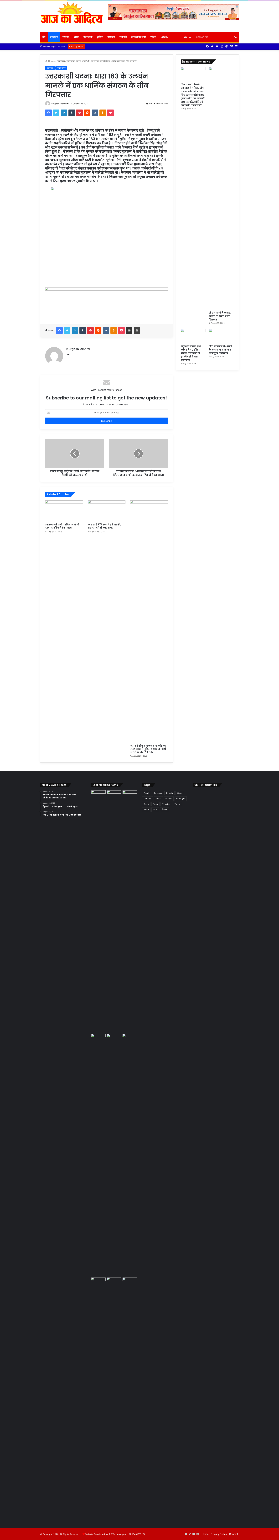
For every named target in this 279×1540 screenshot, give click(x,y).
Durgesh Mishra (58, 103)
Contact (233, 1534)
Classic (169, 793)
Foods (158, 798)
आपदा (155, 809)
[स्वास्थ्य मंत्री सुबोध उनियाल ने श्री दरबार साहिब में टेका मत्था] (64, 511)
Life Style (180, 798)
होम (43, 36)
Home (51, 61)
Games (168, 798)
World (146, 809)
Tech (155, 804)
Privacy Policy (219, 1534)
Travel (177, 804)
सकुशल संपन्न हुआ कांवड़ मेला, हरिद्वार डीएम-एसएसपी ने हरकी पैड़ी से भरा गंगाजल (191, 353)
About (146, 793)
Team (146, 804)
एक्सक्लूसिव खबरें (138, 36)
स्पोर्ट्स (153, 36)
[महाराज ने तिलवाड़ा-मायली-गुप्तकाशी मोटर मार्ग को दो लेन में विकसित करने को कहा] (130, 1282)
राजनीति (123, 36)
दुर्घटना (100, 36)
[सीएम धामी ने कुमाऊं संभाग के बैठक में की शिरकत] (221, 188)
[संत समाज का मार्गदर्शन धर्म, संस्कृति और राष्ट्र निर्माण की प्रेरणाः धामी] (98, 1399)
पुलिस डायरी (61, 68)
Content (147, 798)
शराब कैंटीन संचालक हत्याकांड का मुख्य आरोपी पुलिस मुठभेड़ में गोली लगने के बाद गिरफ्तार (148, 749)
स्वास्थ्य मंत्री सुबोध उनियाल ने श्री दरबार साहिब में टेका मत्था (62, 526)
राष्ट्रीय (65, 36)
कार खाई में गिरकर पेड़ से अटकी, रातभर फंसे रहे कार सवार (104, 526)
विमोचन (164, 809)
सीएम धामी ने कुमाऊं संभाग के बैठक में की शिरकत (220, 316)
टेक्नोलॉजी (87, 36)
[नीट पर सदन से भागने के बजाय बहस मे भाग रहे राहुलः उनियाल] (221, 336)
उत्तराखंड (54, 36)
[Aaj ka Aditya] (71, 16)
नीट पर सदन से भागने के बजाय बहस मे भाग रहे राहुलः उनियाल (220, 350)
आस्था (76, 36)
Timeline (166, 804)
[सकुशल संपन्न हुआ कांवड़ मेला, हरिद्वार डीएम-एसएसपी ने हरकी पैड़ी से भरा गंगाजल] (193, 336)
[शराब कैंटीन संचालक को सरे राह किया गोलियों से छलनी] (114, 1155)
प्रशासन (111, 36)
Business (158, 793)
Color (179, 793)
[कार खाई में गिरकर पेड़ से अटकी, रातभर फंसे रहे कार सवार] (106, 511)
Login (164, 36)
